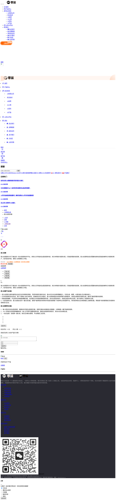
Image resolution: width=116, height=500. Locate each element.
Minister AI (15, 173)
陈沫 (2, 358)
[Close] (1, 484)
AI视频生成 (7, 212)
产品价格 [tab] (7, 275)
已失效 (4, 488)
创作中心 (4, 162)
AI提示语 (24, 173)
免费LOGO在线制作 (45, 173)
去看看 (3, 365)
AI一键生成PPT (58, 173)
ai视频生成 (17, 262)
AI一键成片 (10, 262)
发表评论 (3, 346)
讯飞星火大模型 (25, 262)
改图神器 (29, 173)
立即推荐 (3, 268)
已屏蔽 (4, 492)
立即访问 (3, 264)
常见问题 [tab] (7, 277)
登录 (2, 147)
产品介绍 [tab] (7, 271)
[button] (6, 91)
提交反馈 (3, 498)
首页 (5, 210)
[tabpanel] (58, 307)
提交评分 (3, 325)
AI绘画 (34, 173)
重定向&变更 (6, 490)
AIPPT (19, 173)
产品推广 (67, 173)
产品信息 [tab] (7, 273)
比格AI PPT (4, 173)
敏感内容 (5, 494)
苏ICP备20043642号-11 (33, 475)
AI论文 (9, 173)
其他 (4, 496)
